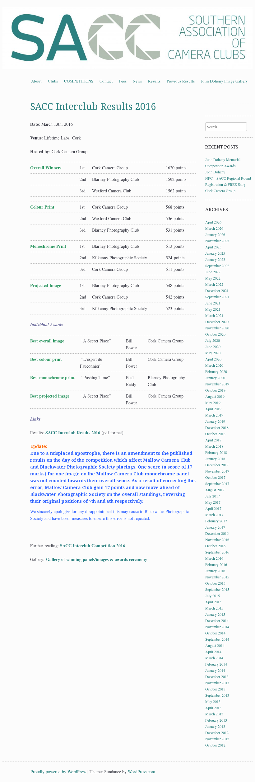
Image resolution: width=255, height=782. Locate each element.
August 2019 (215, 396)
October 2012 (215, 744)
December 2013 (217, 676)
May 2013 (212, 701)
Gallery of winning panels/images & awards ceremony (96, 559)
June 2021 (212, 302)
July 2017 (212, 495)
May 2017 (212, 502)
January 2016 (215, 570)
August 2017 (215, 489)
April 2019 (213, 408)
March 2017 (214, 514)
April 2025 (213, 246)
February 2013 (216, 720)
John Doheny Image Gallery (224, 81)
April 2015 (213, 601)
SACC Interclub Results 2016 (72, 432)
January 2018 (215, 458)
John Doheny (215, 171)
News (137, 81)
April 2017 (213, 508)
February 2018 (216, 452)
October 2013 (215, 688)
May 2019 (212, 402)
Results (154, 81)
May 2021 (212, 309)
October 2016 (215, 545)
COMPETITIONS (78, 81)
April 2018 (213, 439)
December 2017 (217, 464)
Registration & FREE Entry (225, 184)
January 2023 (215, 259)
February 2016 (216, 564)
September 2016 (217, 551)
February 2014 (216, 664)
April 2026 (213, 221)
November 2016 (217, 539)
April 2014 (213, 651)
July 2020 (212, 340)
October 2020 (215, 334)
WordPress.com (141, 772)
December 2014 (217, 620)
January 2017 (215, 527)
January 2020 (215, 377)
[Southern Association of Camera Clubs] (127, 38)
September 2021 (217, 296)
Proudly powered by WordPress (58, 772)
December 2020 (217, 321)
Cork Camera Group (220, 190)
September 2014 (217, 639)
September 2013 (217, 695)
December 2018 (217, 427)
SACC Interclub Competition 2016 (92, 545)
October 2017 (215, 477)
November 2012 (217, 738)
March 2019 (214, 414)
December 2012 (217, 732)
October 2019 (215, 390)
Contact (106, 81)
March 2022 (214, 284)
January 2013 (215, 726)
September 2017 (217, 483)
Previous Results (181, 81)
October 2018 (215, 433)
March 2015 (214, 607)
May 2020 (212, 352)
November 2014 (217, 626)
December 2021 (217, 290)
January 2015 (215, 614)
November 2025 (217, 240)
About (36, 81)
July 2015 (212, 595)
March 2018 (214, 446)
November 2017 (217, 471)
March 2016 (214, 558)
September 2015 (217, 589)
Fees (123, 81)
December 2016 (217, 533)
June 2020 (212, 346)
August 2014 (215, 645)
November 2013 (217, 682)
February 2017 (216, 520)
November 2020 (217, 327)
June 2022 (212, 271)
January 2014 (215, 670)
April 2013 (213, 707)
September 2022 (217, 265)
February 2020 (216, 371)
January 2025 (215, 253)
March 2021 (214, 315)
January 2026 (215, 234)
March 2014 (214, 657)
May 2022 (212, 278)
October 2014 (215, 632)
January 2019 (215, 421)
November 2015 (217, 576)
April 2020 (213, 358)
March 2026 (214, 228)
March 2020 (214, 365)
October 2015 (215, 583)
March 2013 (214, 713)
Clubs (53, 81)
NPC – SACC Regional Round (228, 178)
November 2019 (217, 383)
